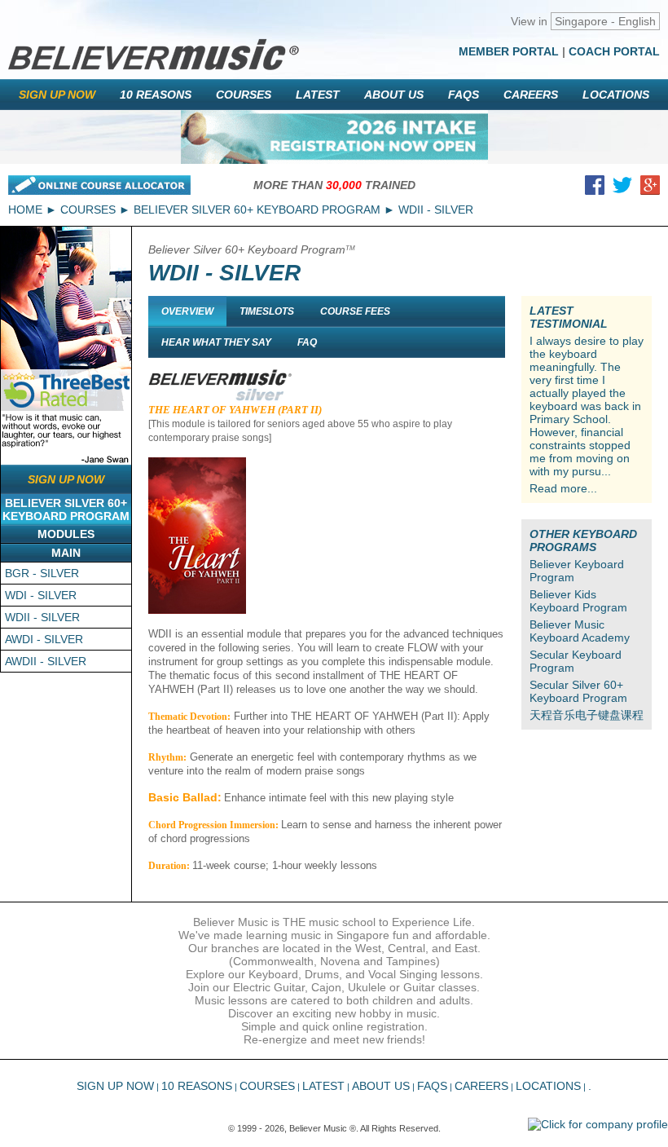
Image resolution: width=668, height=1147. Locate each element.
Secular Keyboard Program (576, 661)
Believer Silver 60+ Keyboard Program (257, 209)
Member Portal (509, 51)
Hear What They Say (216, 342)
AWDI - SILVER (44, 639)
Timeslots (267, 311)
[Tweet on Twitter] (622, 188)
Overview (187, 311)
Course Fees (355, 311)
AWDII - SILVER (45, 661)
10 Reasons (155, 94)
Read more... (563, 488)
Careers (530, 94)
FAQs (463, 94)
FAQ (307, 342)
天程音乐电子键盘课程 (587, 714)
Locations (615, 94)
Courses (243, 94)
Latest (318, 94)
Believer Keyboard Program (577, 571)
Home (25, 209)
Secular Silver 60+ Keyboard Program (578, 691)
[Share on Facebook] (594, 188)
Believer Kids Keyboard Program (578, 601)
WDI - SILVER (41, 595)
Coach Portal (614, 51)
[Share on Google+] (650, 188)
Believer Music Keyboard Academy (580, 631)
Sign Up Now (57, 94)
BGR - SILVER (42, 573)
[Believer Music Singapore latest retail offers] (334, 137)
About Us (394, 94)
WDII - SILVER (42, 617)
